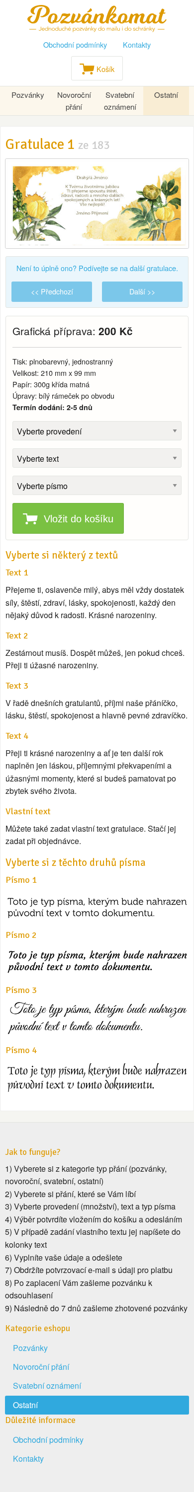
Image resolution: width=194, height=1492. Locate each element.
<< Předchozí (52, 291)
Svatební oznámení (120, 100)
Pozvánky (27, 94)
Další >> (142, 291)
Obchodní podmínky (75, 44)
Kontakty (137, 44)
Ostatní (166, 94)
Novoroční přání (74, 100)
